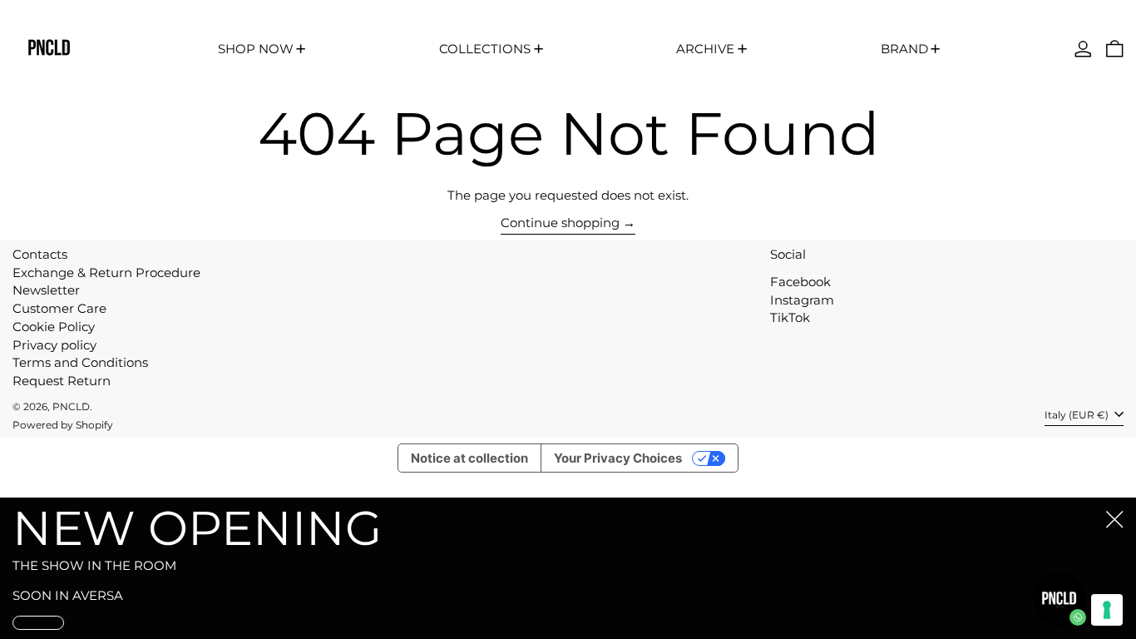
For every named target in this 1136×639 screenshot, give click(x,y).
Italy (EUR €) (1078, 415)
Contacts (39, 254)
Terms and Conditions (80, 362)
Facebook (800, 282)
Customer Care (59, 308)
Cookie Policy (53, 326)
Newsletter (46, 290)
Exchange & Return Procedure (106, 272)
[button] (1114, 48)
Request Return (61, 381)
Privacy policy (54, 345)
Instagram (802, 300)
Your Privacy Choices (618, 458)
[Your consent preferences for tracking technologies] (1107, 610)
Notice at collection (469, 458)
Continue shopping (560, 222)
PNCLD (71, 406)
